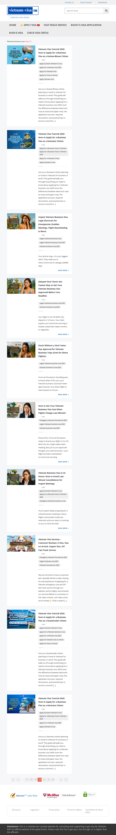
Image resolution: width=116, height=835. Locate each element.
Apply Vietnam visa (47, 79)
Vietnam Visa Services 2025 (49, 565)
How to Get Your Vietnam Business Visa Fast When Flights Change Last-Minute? (52, 409)
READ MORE (62, 270)
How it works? (86, 2)
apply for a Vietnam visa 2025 (50, 67)
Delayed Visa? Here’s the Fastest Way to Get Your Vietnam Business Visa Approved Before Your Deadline (50, 288)
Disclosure (16, 810)
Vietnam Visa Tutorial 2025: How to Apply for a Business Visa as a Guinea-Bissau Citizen (53, 53)
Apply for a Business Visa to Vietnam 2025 (53, 152)
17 (27, 779)
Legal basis (35, 810)
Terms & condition (74, 810)
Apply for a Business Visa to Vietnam (53, 148)
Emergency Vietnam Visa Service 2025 (53, 420)
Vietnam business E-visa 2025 (50, 367)
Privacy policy (54, 810)
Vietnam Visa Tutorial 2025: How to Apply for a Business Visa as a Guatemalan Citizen (52, 617)
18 (31, 779)
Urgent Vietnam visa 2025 (49, 561)
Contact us (69, 2)
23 (53, 779)
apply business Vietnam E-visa (51, 64)
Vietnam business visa (15, 41)
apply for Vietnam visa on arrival (51, 640)
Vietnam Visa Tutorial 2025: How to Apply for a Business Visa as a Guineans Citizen (52, 137)
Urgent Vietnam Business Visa (50, 238)
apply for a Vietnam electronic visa (52, 632)
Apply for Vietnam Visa (48, 71)
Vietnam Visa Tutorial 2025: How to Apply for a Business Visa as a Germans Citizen (52, 702)
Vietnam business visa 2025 (50, 246)
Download (102, 2)
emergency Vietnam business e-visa (52, 501)
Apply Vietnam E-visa (47, 162)
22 (49, 779)
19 (36, 779)
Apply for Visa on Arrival (48, 75)
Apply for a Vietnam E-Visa (49, 158)
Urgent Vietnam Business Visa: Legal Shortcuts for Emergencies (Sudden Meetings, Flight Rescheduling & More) (53, 224)
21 (44, 779)
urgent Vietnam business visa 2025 (52, 242)
